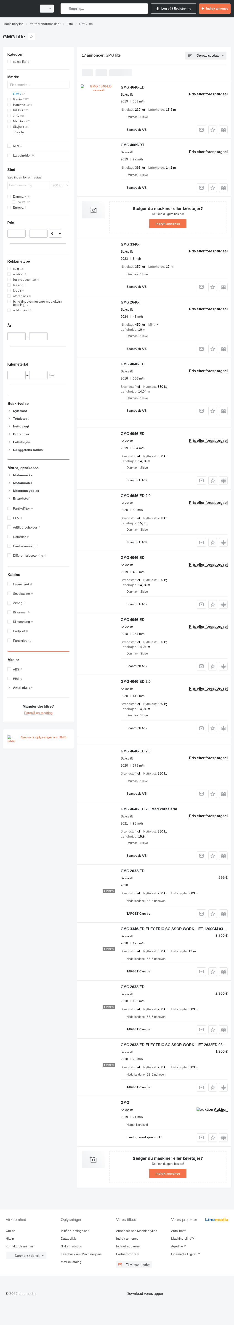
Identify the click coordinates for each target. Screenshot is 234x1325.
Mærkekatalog (71, 1262)
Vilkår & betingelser (75, 1231)
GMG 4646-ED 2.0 (136, 496)
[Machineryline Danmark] (19, 8)
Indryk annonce (168, 223)
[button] (212, 130)
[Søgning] (65, 8)
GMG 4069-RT (132, 145)
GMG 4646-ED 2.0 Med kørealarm (149, 809)
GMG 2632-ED (133, 871)
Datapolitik (68, 1238)
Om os (10, 1231)
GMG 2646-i (130, 302)
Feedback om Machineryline (81, 1254)
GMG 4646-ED (133, 87)
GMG (125, 1103)
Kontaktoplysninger (19, 1246)
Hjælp (10, 1238)
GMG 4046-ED (133, 364)
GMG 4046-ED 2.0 (136, 681)
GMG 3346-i (130, 244)
